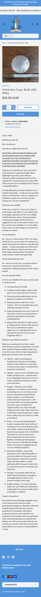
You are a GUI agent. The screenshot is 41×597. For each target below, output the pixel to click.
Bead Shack (6, 86)
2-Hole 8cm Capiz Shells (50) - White (18, 43)
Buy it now (20, 114)
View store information (12, 127)
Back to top (19, 549)
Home (4, 43)
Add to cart (28, 107)
